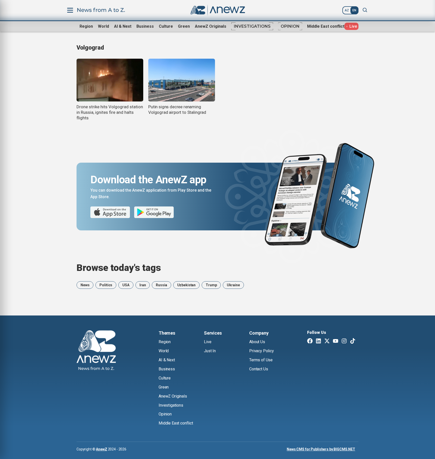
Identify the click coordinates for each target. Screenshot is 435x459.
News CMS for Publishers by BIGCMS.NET (321, 449)
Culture (166, 26)
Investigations (252, 26)
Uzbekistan (186, 285)
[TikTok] (352, 341)
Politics (105, 285)
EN (354, 10)
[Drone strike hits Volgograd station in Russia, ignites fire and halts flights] (110, 80)
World (103, 26)
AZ (347, 10)
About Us (257, 341)
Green (184, 26)
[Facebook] (310, 341)
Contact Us (258, 369)
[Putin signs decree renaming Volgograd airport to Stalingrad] (181, 80)
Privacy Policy (261, 350)
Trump (211, 285)
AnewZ (101, 449)
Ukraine (233, 285)
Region (86, 26)
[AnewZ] (96, 351)
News (85, 285)
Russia (161, 285)
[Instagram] (344, 341)
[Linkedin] (318, 341)
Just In (210, 350)
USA (125, 285)
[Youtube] (335, 341)
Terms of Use (261, 360)
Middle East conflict (325, 26)
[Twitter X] (327, 341)
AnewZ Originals (210, 26)
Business (145, 26)
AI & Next (122, 26)
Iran (142, 285)
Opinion (290, 26)
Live (207, 341)
